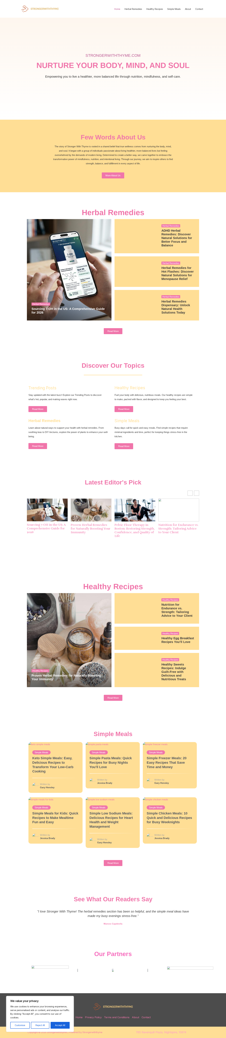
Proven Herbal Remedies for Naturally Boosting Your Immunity (90, 528)
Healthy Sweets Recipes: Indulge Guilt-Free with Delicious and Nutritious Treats (173, 672)
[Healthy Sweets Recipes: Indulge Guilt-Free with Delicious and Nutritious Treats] (136, 670)
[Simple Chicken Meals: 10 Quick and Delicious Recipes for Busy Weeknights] (155, 799)
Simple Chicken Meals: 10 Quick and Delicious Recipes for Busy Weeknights (169, 817)
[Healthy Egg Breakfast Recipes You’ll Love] (136, 638)
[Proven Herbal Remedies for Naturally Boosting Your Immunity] (69, 640)
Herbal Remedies (133, 9)
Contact (199, 9)
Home (117, 9)
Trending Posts (42, 388)
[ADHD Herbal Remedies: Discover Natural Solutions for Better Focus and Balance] (136, 236)
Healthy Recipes (154, 9)
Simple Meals (174, 9)
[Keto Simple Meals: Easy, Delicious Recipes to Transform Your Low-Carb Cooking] (39, 744)
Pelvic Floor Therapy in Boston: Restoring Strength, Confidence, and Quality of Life (135, 530)
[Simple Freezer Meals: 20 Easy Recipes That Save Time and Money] (155, 744)
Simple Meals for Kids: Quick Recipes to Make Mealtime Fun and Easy (55, 817)
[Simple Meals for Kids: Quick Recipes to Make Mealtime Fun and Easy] (40, 799)
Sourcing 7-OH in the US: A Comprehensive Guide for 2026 (46, 528)
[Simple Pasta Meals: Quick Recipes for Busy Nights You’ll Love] (97, 744)
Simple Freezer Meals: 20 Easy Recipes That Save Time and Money (166, 762)
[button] (29, 917)
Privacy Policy (93, 1017)
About (188, 9)
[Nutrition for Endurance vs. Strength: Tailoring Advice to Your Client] (136, 608)
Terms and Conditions (116, 1017)
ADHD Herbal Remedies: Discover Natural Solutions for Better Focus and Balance (176, 238)
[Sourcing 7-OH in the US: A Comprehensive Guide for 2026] (69, 269)
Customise (20, 1025)
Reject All (40, 1025)
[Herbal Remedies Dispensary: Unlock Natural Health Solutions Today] (136, 305)
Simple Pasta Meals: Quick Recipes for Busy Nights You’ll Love (110, 762)
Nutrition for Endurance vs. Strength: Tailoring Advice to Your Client (178, 528)
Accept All (60, 1025)
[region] (40, 1014)
